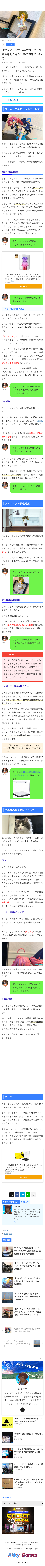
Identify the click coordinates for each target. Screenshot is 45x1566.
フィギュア (7, 1230)
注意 (10, 1234)
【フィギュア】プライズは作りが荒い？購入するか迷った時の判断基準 (27, 1281)
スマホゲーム (23, 1542)
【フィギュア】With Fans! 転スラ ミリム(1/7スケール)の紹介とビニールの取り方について (27, 1312)
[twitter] (11, 1194)
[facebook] (17, 1194)
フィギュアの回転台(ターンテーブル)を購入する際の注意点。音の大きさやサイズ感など (27, 1251)
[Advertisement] (22, 1064)
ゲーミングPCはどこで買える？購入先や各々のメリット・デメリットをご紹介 (28, 1482)
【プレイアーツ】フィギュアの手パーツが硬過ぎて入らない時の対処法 (27, 1266)
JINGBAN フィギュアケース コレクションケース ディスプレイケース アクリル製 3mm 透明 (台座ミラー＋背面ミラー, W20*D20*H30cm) (23, 276)
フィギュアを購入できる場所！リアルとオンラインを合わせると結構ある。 (27, 1297)
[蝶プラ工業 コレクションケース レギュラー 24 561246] (21, 796)
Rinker (12, 280)
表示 (15, 100)
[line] (28, 1194)
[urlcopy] (33, 1194)
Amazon (23, 286)
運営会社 (18, 1544)
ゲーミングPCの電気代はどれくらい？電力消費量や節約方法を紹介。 (28, 1452)
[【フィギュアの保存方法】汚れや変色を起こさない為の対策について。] (22, 1194)
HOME (7, 1542)
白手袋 (40, 421)
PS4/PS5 (14, 1542)
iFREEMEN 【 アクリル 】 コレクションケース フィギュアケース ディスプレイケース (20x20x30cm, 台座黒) (23, 1167)
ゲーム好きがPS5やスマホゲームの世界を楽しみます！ (22, 1549)
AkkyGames (22, 7)
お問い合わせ (27, 1544)
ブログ (6, 1234)
